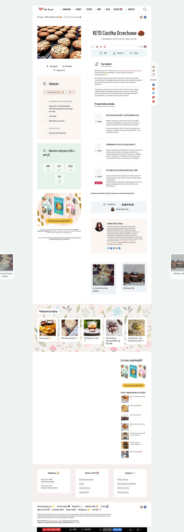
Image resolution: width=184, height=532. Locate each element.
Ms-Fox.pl (40, 17)
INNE (99, 9)
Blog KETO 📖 (77, 506)
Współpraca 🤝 (84, 510)
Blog (108, 9)
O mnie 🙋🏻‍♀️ (105, 506)
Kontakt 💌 (97, 510)
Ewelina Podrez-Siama (122, 209)
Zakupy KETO (84, 492)
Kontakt (131, 9)
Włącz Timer (117, 529)
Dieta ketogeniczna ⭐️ (46, 506)
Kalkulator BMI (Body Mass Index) (47, 480)
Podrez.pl (77, 522)
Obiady (78, 9)
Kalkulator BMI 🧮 (91, 506)
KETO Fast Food (123, 488)
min (109, 529)
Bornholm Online (58, 510)
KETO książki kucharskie (126, 484)
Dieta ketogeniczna (86, 479)
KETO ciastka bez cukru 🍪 (53, 17)
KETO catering (122, 479)
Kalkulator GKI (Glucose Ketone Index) (49, 487)
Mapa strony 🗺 (43, 510)
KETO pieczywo (123, 492)
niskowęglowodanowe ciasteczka (129, 70)
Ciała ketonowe (84, 488)
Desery (89, 9)
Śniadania (67, 9)
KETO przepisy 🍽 (63, 506)
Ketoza (81, 484)
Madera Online (71, 510)
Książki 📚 (118, 9)
